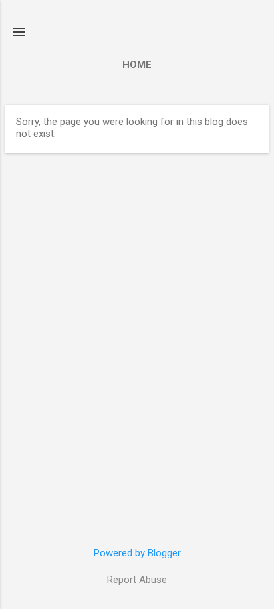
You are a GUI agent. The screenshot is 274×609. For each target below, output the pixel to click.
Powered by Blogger (137, 553)
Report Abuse (137, 580)
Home (137, 65)
